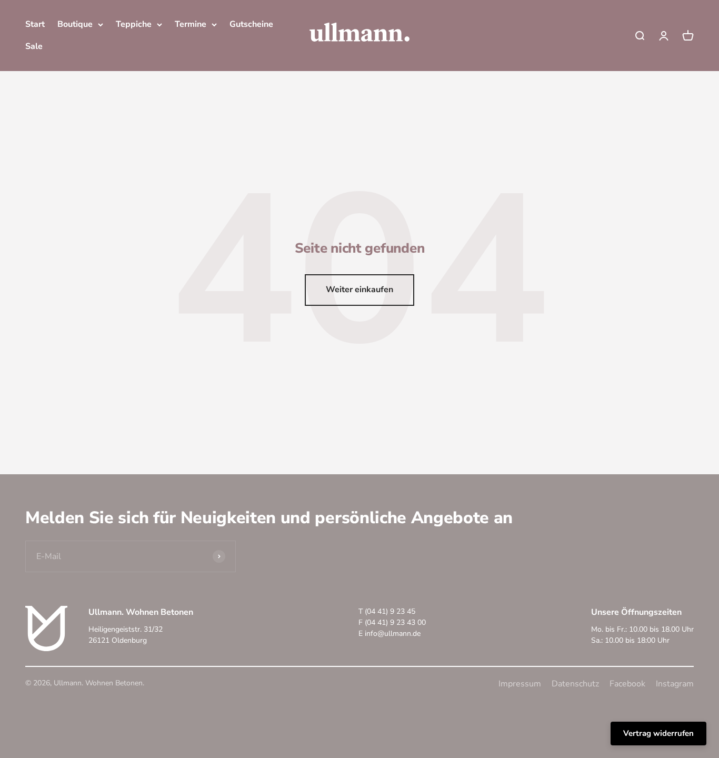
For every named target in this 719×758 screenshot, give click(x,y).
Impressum (519, 684)
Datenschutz (575, 684)
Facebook (627, 684)
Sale (34, 46)
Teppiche (134, 24)
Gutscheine (251, 24)
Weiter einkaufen (359, 289)
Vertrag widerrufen (658, 733)
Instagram (675, 684)
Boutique (75, 24)
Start (35, 24)
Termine (190, 24)
